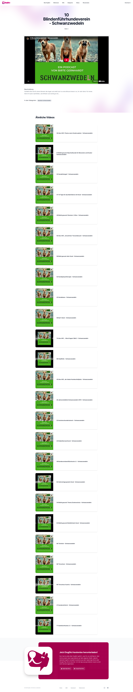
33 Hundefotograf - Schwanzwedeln (67, 174)
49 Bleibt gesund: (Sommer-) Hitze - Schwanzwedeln (72, 215)
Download (128, 2)
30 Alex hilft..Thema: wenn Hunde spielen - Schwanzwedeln (75, 133)
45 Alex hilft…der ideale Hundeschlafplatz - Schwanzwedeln (75, 379)
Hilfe (63, 2)
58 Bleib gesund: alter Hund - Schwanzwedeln (70, 256)
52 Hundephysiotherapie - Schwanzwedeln (69, 277)
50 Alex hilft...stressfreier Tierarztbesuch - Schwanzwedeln (74, 235)
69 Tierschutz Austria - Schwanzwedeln (69, 584)
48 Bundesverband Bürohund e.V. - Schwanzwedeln (72, 461)
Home (66, 28)
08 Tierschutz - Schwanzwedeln (66, 564)
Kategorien (70, 2)
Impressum (73, 687)
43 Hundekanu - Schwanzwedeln (66, 297)
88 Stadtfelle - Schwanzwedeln (66, 359)
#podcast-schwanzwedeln (44, 100)
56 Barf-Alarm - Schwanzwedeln (66, 318)
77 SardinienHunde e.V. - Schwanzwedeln (69, 625)
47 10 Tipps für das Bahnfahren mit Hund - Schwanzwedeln (74, 194)
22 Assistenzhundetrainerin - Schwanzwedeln (70, 420)
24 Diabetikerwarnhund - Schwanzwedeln (69, 441)
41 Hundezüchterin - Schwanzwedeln (68, 605)
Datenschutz (82, 687)
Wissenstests (86, 2)
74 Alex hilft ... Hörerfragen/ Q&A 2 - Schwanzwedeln (72, 338)
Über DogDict (47, 2)
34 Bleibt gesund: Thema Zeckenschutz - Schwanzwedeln (74, 502)
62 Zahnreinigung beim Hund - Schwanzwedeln (71, 482)
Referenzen (56, 2)
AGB (66, 687)
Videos (77, 2)
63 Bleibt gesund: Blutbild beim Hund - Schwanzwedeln (73, 523)
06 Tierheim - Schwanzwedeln (66, 543)
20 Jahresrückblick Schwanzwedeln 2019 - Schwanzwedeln (74, 400)
